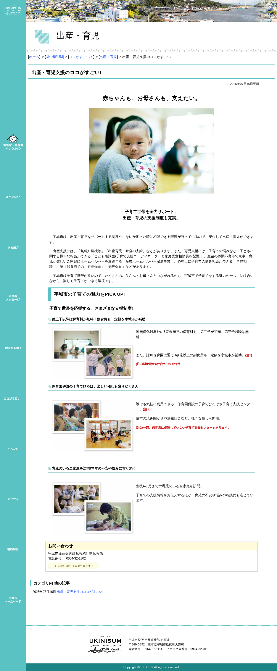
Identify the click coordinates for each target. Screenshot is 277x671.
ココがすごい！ (81, 57)
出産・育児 (108, 57)
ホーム (34, 57)
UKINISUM (54, 57)
